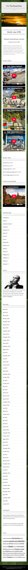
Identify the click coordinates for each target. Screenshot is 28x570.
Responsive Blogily (10, 568)
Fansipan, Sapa (6, 168)
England (14, 543)
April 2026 (5, 312)
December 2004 (6, 485)
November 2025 (6, 321)
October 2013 (6, 451)
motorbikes (12, 551)
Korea (4, 236)
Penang (18, 553)
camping (21, 541)
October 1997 (6, 504)
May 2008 (5, 479)
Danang (7, 543)
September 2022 (6, 346)
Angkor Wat (5, 538)
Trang (16, 557)
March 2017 (5, 392)
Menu (24, 14)
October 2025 (6, 324)
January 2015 (6, 429)
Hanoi (4, 546)
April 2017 (5, 389)
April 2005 (5, 482)
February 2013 (6, 460)
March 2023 (5, 343)
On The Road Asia (14, 6)
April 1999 (5, 494)
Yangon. (23, 557)
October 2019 (6, 365)
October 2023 (6, 340)
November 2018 (6, 374)
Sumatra (5, 557)
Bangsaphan (16, 538)
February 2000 (6, 488)
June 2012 (5, 470)
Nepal (4, 248)
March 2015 (5, 426)
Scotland (22, 555)
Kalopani (14, 546)
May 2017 (5, 386)
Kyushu (17, 549)
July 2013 (5, 454)
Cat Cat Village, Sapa (7, 175)
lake (20, 549)
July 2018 (5, 380)
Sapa (18, 554)
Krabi (8, 549)
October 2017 (6, 383)
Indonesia (5, 230)
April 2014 (5, 442)
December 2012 (6, 463)
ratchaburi (12, 554)
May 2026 (5, 309)
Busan (21, 538)
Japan (4, 233)
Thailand (5, 257)
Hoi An (6, 546)
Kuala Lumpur (11, 549)
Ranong (8, 554)
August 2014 (6, 439)
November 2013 (6, 448)
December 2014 (6, 432)
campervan (13, 541)
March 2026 (5, 315)
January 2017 (6, 399)
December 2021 (6, 355)
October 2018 (6, 377)
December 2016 (6, 402)
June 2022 (5, 352)
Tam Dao (5, 162)
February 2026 (6, 318)
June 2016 (5, 408)
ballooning (10, 538)
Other (4, 251)
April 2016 (5, 411)
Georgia (5, 227)
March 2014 (5, 445)
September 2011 (6, 473)
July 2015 (5, 417)
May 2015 (5, 420)
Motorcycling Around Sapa (9, 172)
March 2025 (5, 327)
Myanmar (5, 245)
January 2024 (6, 334)
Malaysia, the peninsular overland (14, 39)
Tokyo (13, 557)
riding (15, 554)
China (4, 220)
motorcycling (19, 551)
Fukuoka (17, 543)
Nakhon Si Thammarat (7, 553)
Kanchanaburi (20, 546)
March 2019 (5, 371)
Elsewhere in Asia (7, 223)
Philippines (5, 254)
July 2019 (5, 368)
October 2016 (6, 405)
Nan (13, 553)
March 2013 (5, 457)
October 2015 (6, 414)
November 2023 (6, 337)
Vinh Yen (5, 165)
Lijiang (4, 551)
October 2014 (6, 436)
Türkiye (4, 261)
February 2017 (6, 395)
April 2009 (5, 476)
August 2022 (6, 349)
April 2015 (5, 423)
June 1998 (5, 500)
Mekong (7, 551)
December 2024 (6, 331)
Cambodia (5, 217)
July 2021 (5, 358)
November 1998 (6, 497)
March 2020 (5, 361)
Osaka (15, 553)
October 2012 (6, 466)
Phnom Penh (22, 553)
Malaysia (5, 242)
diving (10, 543)
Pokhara (4, 554)
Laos (4, 239)
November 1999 (6, 491)
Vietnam (5, 264)
